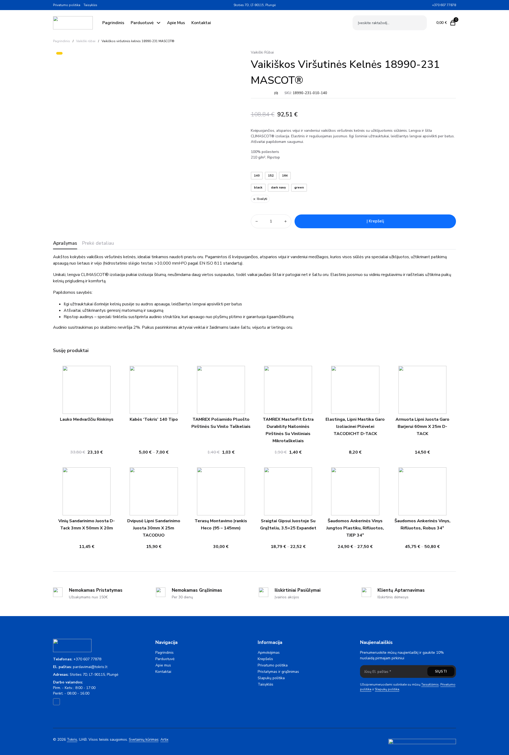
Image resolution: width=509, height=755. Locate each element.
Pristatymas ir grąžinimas (278, 671)
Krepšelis (265, 658)
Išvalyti (262, 199)
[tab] (65, 244)
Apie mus (176, 23)
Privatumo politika (66, 5)
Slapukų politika (271, 678)
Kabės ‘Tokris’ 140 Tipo (154, 419)
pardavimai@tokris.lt (90, 666)
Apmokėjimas (269, 652)
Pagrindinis (113, 23)
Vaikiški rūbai (85, 41)
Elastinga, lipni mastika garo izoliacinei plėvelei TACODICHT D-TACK (355, 426)
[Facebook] (428, 5)
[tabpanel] (254, 292)
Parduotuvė (142, 23)
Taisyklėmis (430, 684)
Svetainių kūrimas (144, 739)
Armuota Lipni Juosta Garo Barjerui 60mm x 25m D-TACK (422, 426)
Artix (164, 739)
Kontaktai (201, 23)
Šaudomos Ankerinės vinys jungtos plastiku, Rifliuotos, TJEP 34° (355, 528)
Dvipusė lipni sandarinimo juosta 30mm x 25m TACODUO (153, 528)
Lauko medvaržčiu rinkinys (86, 419)
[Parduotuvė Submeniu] (158, 23)
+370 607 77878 (87, 659)
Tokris (72, 739)
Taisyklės (90, 5)
